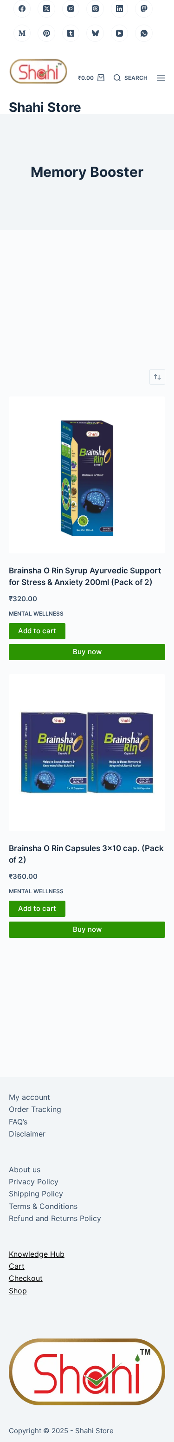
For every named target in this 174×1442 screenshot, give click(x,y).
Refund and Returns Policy (55, 1218)
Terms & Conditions (43, 1206)
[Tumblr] (71, 33)
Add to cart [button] (37, 630)
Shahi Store (45, 107)
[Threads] (95, 9)
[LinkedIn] (120, 9)
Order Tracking (35, 1109)
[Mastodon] (144, 9)
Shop (18, 1290)
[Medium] (22, 33)
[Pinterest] (46, 33)
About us (24, 1169)
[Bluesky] (95, 33)
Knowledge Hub (36, 1254)
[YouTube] (120, 33)
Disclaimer (27, 1133)
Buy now (87, 651)
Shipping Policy (36, 1193)
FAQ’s (18, 1121)
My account (29, 1097)
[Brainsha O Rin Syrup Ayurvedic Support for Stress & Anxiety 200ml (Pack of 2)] (87, 474)
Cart (17, 1266)
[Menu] (161, 78)
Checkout (26, 1278)
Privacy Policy (33, 1181)
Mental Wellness (36, 613)
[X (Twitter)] (46, 9)
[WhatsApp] (144, 33)
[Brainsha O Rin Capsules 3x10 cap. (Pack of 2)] (87, 752)
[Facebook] (22, 9)
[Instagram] (71, 9)
